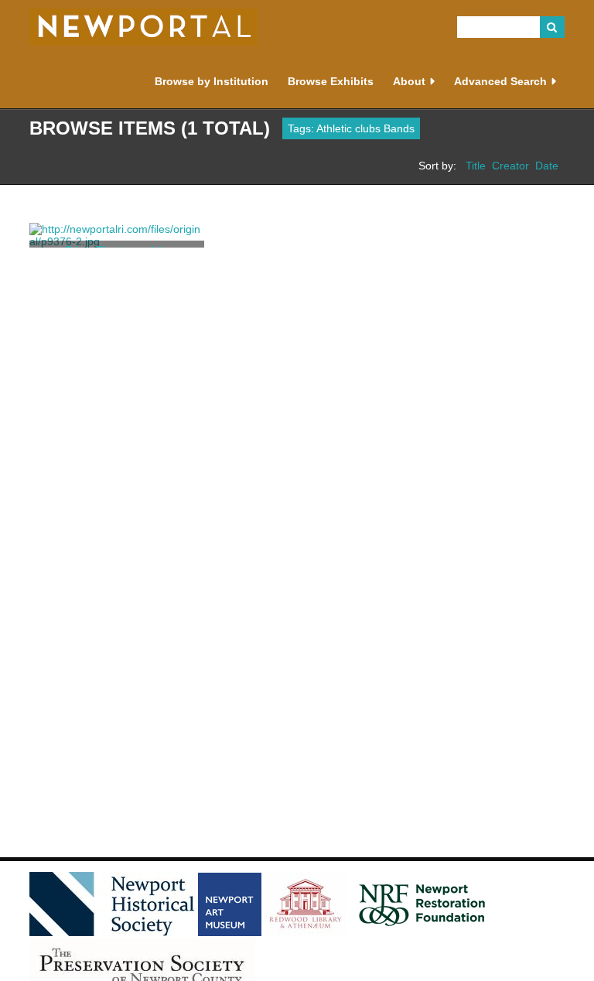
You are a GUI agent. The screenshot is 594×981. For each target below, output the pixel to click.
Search (552, 27)
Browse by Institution (211, 81)
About (409, 81)
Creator (510, 165)
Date (546, 165)
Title (476, 165)
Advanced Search (500, 81)
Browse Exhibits (331, 81)
